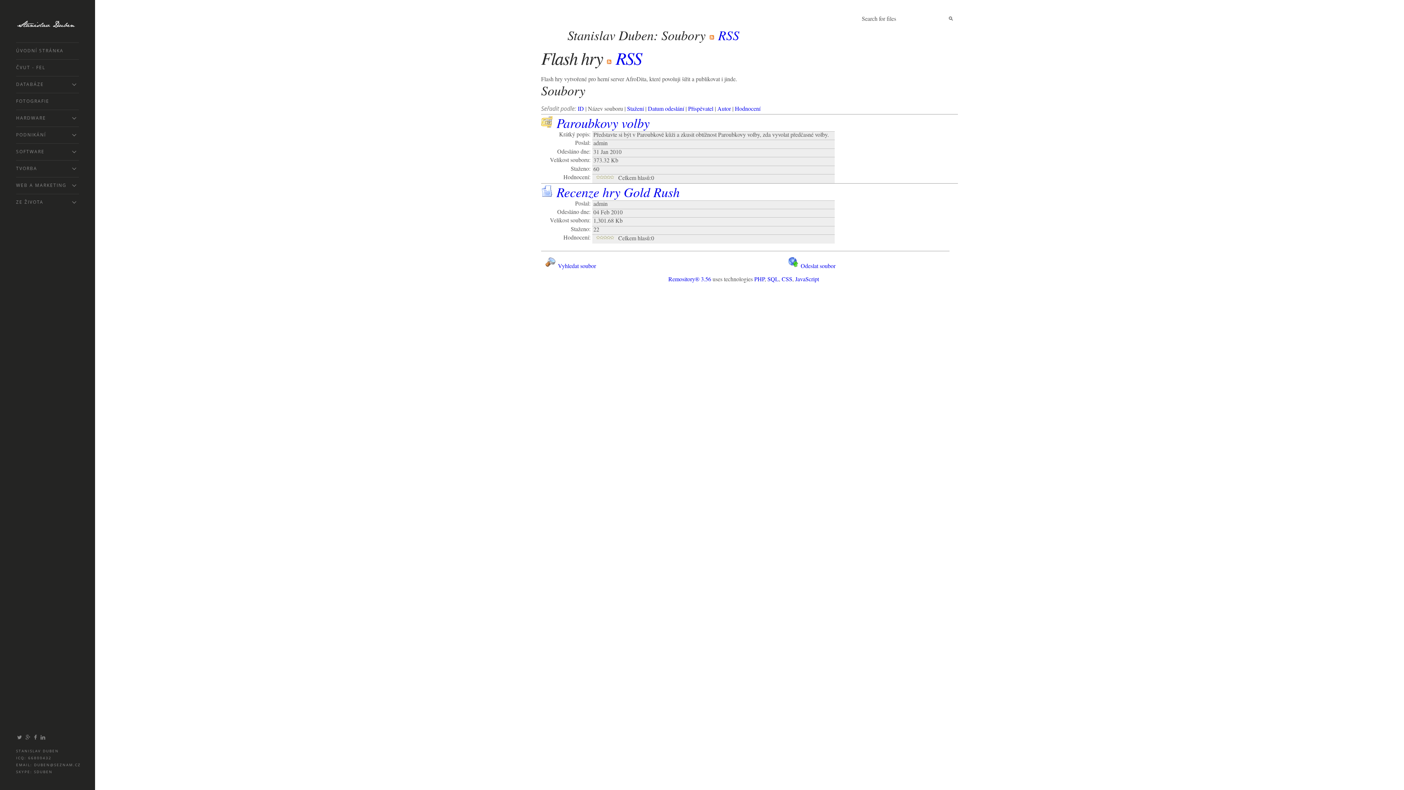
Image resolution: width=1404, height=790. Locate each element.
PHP (759, 279)
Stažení (635, 108)
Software (30, 151)
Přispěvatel (700, 108)
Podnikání (31, 135)
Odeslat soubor (817, 266)
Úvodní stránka (40, 51)
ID (581, 108)
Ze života (30, 202)
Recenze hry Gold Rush (618, 192)
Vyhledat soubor (576, 266)
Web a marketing (41, 185)
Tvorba (26, 168)
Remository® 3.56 (689, 279)
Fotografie (32, 101)
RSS (727, 35)
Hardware (31, 118)
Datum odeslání (666, 108)
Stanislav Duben (53, 24)
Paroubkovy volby (603, 123)
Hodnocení (747, 108)
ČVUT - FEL (30, 67)
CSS (787, 279)
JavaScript (807, 279)
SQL (773, 279)
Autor (724, 108)
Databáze (30, 84)
